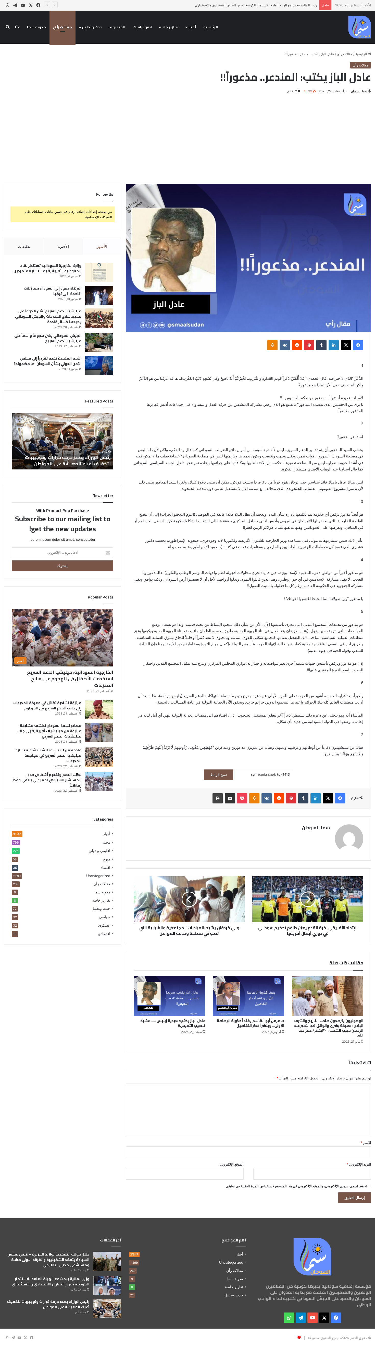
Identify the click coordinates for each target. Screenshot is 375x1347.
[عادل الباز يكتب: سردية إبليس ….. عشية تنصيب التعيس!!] (169, 996)
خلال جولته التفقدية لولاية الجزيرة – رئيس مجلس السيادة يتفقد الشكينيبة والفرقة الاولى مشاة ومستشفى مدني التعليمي (48, 1259)
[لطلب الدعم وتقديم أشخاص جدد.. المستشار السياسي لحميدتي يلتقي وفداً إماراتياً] (99, 781)
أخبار (192, 27)
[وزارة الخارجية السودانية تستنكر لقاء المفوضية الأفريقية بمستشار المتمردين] (99, 272)
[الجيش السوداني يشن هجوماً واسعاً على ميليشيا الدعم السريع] (99, 342)
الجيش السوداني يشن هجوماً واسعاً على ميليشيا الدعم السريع (47, 338)
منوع (106, 859)
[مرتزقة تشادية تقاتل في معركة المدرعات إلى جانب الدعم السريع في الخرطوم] (99, 709)
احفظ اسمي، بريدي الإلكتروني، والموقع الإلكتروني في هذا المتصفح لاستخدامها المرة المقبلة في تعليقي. (295, 1186)
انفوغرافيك (142, 27)
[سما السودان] (359, 27)
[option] (62, 441)
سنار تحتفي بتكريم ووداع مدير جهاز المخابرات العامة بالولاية (63, 460)
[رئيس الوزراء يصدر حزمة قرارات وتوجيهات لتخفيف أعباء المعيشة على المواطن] (107, 1308)
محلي (106, 842)
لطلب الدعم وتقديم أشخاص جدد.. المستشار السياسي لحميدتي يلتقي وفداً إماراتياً (47, 780)
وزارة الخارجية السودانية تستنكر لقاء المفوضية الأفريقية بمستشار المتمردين (47, 268)
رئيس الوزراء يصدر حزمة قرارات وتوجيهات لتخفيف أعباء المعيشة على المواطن (48, 1304)
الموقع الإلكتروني (232, 1164)
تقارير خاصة (168, 27)
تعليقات (24, 246)
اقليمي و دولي (99, 850)
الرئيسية (210, 27)
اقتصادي (104, 933)
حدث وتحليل (92, 27)
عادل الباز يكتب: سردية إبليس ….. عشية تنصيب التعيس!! (172, 1023)
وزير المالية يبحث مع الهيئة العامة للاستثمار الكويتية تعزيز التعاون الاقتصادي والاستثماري (256, 5)
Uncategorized (98, 876)
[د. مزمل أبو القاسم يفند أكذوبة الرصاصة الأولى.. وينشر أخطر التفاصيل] (248, 996)
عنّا (17, 27)
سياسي (104, 917)
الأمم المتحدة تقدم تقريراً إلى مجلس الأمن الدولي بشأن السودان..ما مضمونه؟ (47, 361)
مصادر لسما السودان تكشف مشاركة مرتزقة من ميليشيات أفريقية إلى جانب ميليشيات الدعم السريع (49, 731)
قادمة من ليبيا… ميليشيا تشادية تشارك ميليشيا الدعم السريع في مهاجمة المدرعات (48, 755)
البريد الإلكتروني (358, 1164)
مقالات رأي (62, 27)
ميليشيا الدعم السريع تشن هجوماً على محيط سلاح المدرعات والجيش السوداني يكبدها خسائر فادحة (48, 316)
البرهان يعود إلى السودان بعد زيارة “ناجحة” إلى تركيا (52, 291)
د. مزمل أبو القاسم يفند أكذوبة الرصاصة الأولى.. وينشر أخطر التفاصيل (250, 1023)
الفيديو (118, 27)
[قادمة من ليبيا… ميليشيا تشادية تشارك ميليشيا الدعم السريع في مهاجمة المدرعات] (99, 757)
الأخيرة (63, 246)
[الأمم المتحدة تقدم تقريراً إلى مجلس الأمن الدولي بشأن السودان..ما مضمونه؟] (99, 365)
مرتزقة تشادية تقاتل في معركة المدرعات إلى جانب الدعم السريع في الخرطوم (47, 705)
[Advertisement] (187, 138)
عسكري (104, 925)
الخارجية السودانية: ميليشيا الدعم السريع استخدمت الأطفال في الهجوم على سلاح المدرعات (70, 678)
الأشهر (102, 246)
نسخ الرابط (218, 775)
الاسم (366, 1143)
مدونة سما (36, 27)
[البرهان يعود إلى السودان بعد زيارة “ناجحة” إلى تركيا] (99, 295)
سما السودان (359, 91)
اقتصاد (105, 867)
